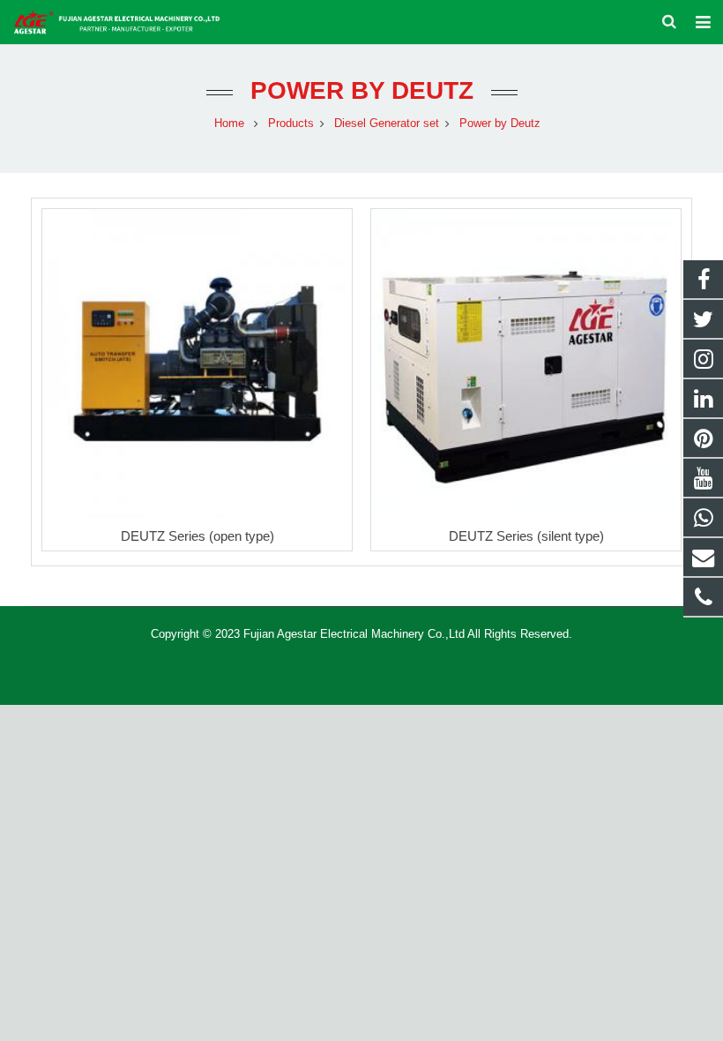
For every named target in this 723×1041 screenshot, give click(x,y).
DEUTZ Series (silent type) (526, 535)
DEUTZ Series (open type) (197, 535)
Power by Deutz (361, 90)
